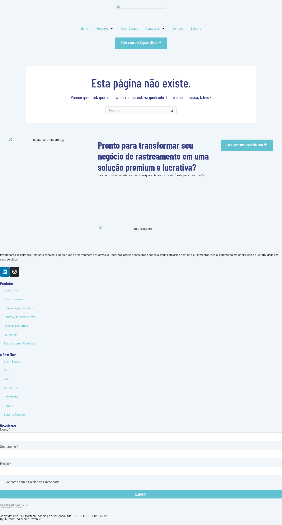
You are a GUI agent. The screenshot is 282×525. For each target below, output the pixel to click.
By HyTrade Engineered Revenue (20, 519)
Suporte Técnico (14, 414)
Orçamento (11, 397)
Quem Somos (129, 28)
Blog (7, 370)
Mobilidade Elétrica (16, 325)
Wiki (7, 379)
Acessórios (11, 290)
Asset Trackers (13, 299)
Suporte (196, 28)
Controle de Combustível (19, 317)
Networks (10, 334)
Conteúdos (153, 28)
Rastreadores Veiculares (19, 343)
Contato (177, 28)
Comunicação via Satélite (20, 308)
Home (85, 28)
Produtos (102, 28)
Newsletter (11, 388)
